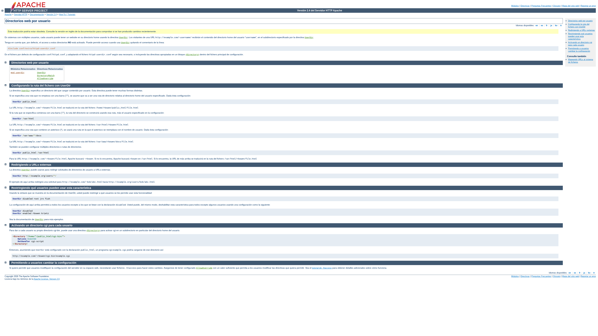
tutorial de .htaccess (322, 268)
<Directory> (192, 54)
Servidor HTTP (20, 14)
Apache (8, 14)
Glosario (556, 6)
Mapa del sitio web (570, 6)
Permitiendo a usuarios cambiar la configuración (579, 49)
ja (551, 25)
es (542, 25)
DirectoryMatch (46, 75)
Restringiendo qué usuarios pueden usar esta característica (580, 36)
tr (561, 25)
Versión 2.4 (51, 14)
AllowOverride (45, 78)
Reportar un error (588, 6)
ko (556, 25)
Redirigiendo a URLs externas (581, 30)
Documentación (37, 14)
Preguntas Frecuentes (541, 6)
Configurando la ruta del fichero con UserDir (578, 25)
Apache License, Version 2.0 (46, 279)
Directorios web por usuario (580, 21)
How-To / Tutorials (67, 14)
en (537, 25)
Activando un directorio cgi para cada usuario (580, 43)
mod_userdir (17, 72)
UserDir (123, 37)
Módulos (515, 6)
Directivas (525, 6)
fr (546, 25)
